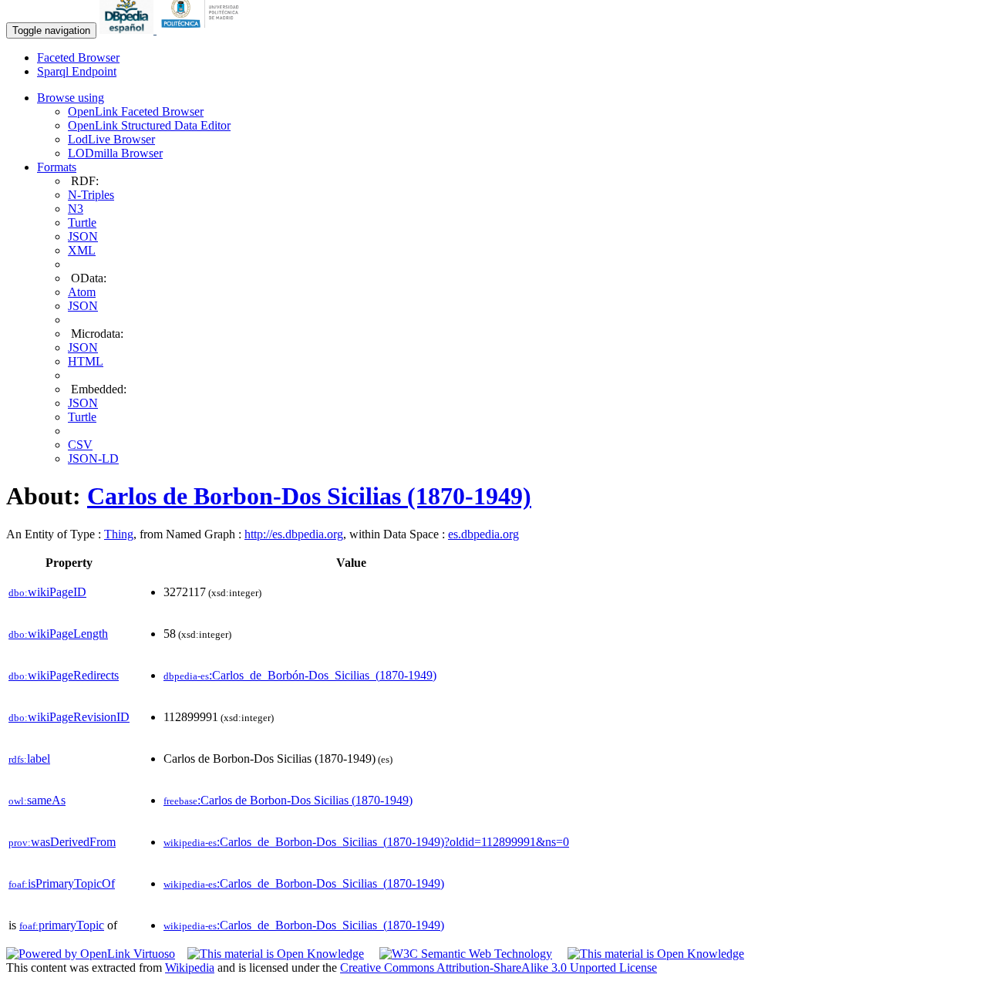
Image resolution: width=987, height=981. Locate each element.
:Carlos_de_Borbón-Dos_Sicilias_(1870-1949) (299, 675)
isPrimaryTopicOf (61, 883)
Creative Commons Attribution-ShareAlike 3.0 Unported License (498, 967)
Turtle (82, 222)
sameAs (37, 800)
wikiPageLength (58, 633)
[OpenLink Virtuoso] (90, 953)
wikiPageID (47, 591)
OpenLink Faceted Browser (136, 111)
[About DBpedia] (128, 29)
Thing (118, 534)
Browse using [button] (70, 97)
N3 (75, 208)
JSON (83, 236)
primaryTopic (61, 925)
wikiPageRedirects (63, 675)
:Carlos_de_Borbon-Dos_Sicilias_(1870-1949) (303, 883)
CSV (80, 444)
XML (82, 250)
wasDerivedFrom (62, 841)
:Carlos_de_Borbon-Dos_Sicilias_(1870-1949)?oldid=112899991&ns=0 (366, 841)
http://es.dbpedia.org (293, 534)
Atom (82, 291)
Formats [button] (56, 167)
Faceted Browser (78, 57)
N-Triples (91, 194)
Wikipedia (189, 967)
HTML (85, 361)
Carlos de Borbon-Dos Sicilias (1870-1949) (309, 496)
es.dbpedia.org (483, 534)
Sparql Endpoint (76, 71)
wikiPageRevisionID (69, 716)
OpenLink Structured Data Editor (149, 125)
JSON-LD (93, 458)
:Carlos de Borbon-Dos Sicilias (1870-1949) (288, 800)
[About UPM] (203, 29)
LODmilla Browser (115, 153)
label (29, 758)
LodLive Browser (111, 139)
